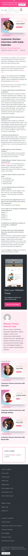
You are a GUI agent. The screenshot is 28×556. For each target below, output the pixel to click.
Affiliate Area (4, 510)
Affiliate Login (4, 507)
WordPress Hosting (6, 537)
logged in (13, 455)
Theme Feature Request (7, 495)
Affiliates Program (5, 503)
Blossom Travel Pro (6, 163)
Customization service (6, 492)
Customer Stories (6, 35)
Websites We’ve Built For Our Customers (11, 525)
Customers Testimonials (7, 518)
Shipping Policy (5, 484)
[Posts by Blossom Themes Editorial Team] (13, 317)
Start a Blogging (5, 533)
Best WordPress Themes (7, 540)
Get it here (21, 4)
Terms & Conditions (6, 469)
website (17, 81)
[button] (5, 553)
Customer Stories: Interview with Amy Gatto (13, 384)
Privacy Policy (5, 473)
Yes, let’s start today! (12, 304)
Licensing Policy (5, 477)
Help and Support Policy (7, 488)
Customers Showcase (6, 529)
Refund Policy (4, 480)
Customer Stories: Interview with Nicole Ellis (13, 438)
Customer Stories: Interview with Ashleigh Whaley (13, 411)
